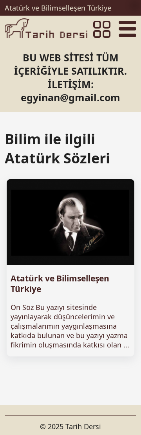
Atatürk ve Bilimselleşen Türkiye (58, 8)
